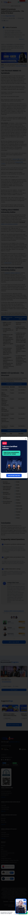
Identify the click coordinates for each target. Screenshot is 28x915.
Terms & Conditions (14, 901)
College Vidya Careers (6, 858)
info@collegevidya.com (6, 757)
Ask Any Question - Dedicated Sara (9, 862)
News (2, 849)
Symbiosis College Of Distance (13, 273)
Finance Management (6, 791)
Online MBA (3, 805)
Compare (8, 5)
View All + (3, 797)
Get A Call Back (14, 642)
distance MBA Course (18, 159)
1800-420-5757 (5, 764)
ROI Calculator (4, 851)
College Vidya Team (10, 16)
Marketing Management (6, 793)
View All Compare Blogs (13, 724)
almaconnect (7, 262)
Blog (5, 5)
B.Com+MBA (4, 822)
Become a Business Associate (7, 853)
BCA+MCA (3, 818)
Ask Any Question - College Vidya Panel (10, 860)
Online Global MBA (5, 807)
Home (2, 5)
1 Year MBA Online (5, 809)
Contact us (3, 856)
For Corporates (4, 855)
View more (21, 39)
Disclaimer (5, 901)
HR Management (4, 795)
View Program (14, 690)
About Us (3, 845)
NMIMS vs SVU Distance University (9, 224)
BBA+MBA (3, 820)
